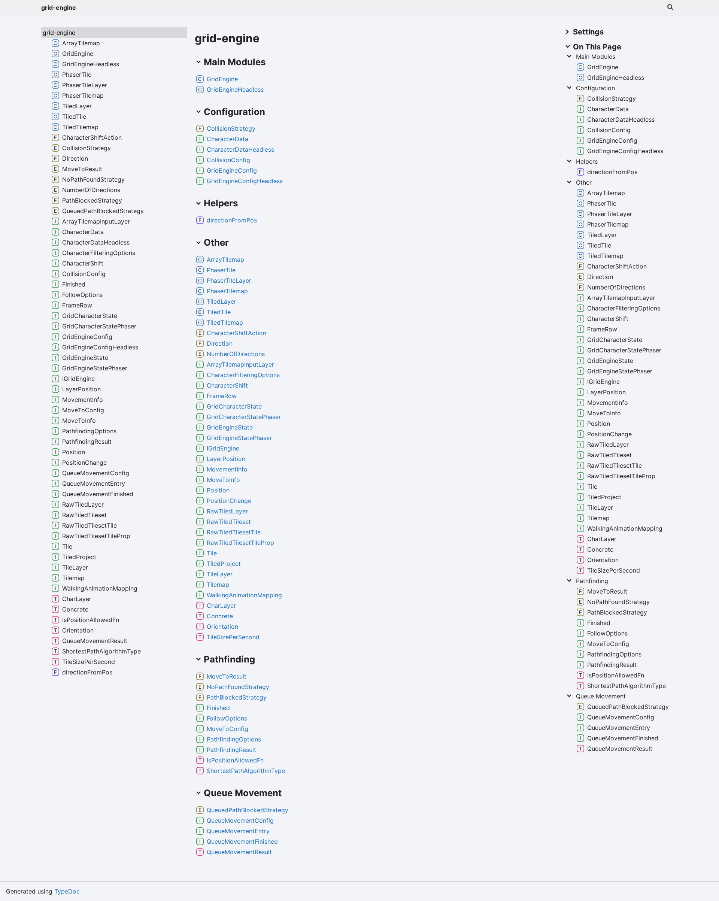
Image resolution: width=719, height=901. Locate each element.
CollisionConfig (228, 160)
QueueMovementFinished (242, 841)
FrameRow (222, 396)
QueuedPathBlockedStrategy (247, 810)
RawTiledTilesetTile (234, 532)
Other (584, 182)
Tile (212, 553)
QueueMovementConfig (240, 820)
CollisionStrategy (231, 128)
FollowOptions (227, 718)
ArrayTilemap (225, 259)
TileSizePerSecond (233, 637)
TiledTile (219, 312)
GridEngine (222, 79)
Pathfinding (592, 581)
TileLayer (220, 574)
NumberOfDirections (236, 354)
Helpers (587, 161)
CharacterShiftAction (236, 333)
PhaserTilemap (227, 291)
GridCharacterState (234, 406)
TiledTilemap (225, 322)
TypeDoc (67, 891)
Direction (220, 343)
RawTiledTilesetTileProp (240, 542)
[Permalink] (244, 79)
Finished (218, 708)
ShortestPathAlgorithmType (246, 770)
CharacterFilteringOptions (243, 375)
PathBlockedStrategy (237, 697)
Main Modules (595, 56)
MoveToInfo (223, 479)
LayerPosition (226, 458)
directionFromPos (232, 220)
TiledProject (224, 563)
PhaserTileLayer (229, 280)
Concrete (220, 616)
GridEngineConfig (232, 170)
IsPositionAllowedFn (235, 760)
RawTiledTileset (229, 521)
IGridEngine (223, 448)
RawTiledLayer (227, 511)
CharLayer (221, 605)
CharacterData (227, 139)
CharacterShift (227, 385)
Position (218, 490)
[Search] (670, 7)
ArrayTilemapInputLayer (240, 364)
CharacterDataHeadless (240, 149)
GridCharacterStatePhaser (244, 417)
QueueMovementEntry (238, 831)
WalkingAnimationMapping (244, 595)
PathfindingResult (231, 749)
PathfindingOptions (234, 739)
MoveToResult (226, 676)
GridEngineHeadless (235, 89)
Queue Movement (601, 696)
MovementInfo (227, 469)
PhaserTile (221, 270)
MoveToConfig (227, 728)
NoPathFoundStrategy (238, 687)
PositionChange (229, 500)
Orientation (222, 626)
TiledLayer (221, 301)
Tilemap (218, 584)
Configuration (595, 88)
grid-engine (58, 7)
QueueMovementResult (239, 852)
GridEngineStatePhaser (239, 438)
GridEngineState (230, 427)
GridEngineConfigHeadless (245, 181)
